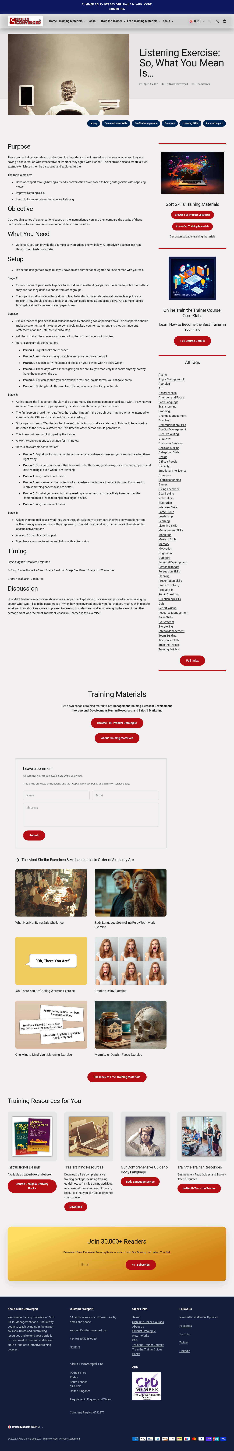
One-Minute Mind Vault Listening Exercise (43, 1055)
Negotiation (166, 553)
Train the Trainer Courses (148, 1344)
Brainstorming (167, 406)
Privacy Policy (90, 783)
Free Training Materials (142, 21)
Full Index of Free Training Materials (117, 1077)
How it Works (140, 1335)
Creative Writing (169, 434)
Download (75, 1206)
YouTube (185, 1334)
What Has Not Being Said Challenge (39, 922)
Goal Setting (166, 493)
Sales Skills (166, 617)
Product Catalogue (144, 1331)
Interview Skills (168, 507)
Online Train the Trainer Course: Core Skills (192, 313)
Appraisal (164, 383)
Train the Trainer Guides (147, 1349)
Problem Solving (169, 585)
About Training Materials (117, 738)
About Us (138, 1326)
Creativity (165, 438)
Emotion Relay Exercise (110, 991)
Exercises (170, 123)
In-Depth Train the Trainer (199, 1188)
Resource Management (173, 612)
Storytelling (166, 626)
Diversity (164, 466)
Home (53, 21)
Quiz (161, 603)
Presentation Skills (170, 580)
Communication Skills (116, 123)
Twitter (183, 1342)
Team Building (168, 635)
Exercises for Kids (170, 479)
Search (136, 1317)
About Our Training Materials (192, 226)
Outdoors (164, 557)
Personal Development (173, 562)
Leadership (166, 516)
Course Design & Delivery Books (32, 1186)
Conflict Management (146, 123)
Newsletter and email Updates (198, 1317)
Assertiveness (168, 392)
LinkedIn (184, 1351)
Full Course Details (192, 340)
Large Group (166, 512)
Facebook (185, 1325)
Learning (164, 521)
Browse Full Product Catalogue (192, 214)
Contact (75, 1347)
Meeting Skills (167, 539)
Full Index (192, 660)
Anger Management (171, 379)
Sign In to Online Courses (148, 1322)
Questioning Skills (170, 599)
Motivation (165, 548)
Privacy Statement (69, 1438)
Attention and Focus (171, 397)
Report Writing (168, 608)
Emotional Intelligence (173, 470)
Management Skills (171, 530)
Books (92, 21)
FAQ (135, 1340)
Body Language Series (140, 1181)
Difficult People (168, 461)
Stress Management (171, 631)
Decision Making (169, 448)
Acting (93, 123)
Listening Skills (190, 123)
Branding (164, 411)
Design (163, 457)
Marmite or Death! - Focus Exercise (118, 1055)
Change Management (172, 415)
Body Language (168, 402)
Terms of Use (50, 1438)
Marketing (165, 535)
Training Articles (169, 649)
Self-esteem (166, 622)
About (166, 21)
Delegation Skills (169, 452)
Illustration (165, 502)
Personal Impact (214, 123)
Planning (164, 576)
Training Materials (70, 21)
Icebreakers (166, 498)
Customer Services (171, 443)
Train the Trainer (111, 21)
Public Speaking (169, 594)
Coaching (164, 420)
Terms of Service (113, 783)
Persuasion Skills (169, 571)
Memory (164, 544)
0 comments (203, 84)
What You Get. (162, 1252)
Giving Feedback (169, 489)
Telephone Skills (169, 640)
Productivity (166, 589)
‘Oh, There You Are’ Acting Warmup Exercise (45, 991)
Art (160, 388)
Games (163, 484)
